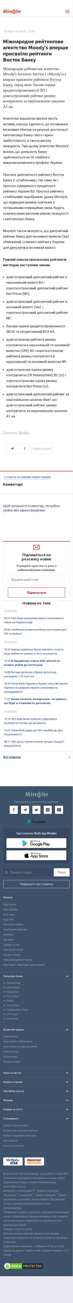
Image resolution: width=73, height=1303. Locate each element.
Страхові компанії (13, 1145)
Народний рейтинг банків (17, 959)
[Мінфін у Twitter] (36, 810)
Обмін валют (10, 1036)
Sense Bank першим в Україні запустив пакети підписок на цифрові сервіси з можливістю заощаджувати (36, 687)
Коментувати (42, 448)
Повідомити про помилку (36, 884)
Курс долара (10, 909)
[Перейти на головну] (11, 11)
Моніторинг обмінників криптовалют (24, 964)
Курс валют (9, 904)
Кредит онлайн (12, 954)
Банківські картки (13, 924)
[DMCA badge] (36, 1266)
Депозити (8, 939)
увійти (8, 510)
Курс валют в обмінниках (17, 1041)
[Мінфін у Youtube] (59, 810)
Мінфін (24, 433)
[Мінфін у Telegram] (25, 810)
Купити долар (11, 1051)
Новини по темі (36, 603)
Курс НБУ (8, 919)
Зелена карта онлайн (15, 1125)
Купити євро (10, 1056)
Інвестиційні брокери (15, 929)
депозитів (17, 247)
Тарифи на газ (11, 944)
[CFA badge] (55, 1162)
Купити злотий (11, 1061)
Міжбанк (8, 934)
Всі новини (12, 757)
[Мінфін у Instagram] (48, 810)
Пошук (61, 872)
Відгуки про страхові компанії (20, 1130)
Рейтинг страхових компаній (19, 1135)
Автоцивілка (10, 1140)
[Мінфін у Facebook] (14, 810)
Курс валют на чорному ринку (20, 1046)
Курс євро (9, 914)
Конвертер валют (13, 949)
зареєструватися (32, 510)
